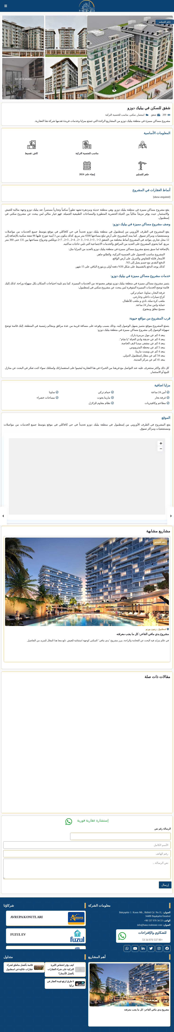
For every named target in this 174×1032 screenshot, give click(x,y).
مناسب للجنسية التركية (116, 115)
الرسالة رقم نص (162, 828)
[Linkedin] (143, 948)
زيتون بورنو (151, 629)
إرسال (165, 885)
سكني (133, 115)
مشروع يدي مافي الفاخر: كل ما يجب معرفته (143, 634)
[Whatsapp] (127, 948)
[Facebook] (167, 948)
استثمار (140, 115)
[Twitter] (151, 948)
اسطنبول (162, 629)
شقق (153, 115)
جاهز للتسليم (142, 174)
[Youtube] (135, 948)
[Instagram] (159, 948)
